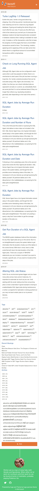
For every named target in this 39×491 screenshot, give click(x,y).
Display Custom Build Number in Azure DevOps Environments (19, 357)
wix (4, 440)
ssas (17, 333)
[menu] (35, 5)
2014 (3, 394)
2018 (3, 385)
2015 (3, 392)
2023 (3, 374)
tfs (30, 432)
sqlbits (5, 426)
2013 (3, 397)
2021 (3, 378)
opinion (14, 326)
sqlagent (32, 423)
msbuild (6, 326)
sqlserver (18, 329)
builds (31, 312)
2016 (3, 390)
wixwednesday (10, 440)
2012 (3, 399)
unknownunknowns (10, 339)
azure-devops (15, 312)
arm (33, 309)
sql (31, 326)
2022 (3, 376)
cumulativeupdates (9, 316)
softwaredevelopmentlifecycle (13, 423)
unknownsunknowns (23, 336)
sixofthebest (18, 420)
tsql (13, 336)
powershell (23, 326)
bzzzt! (11, 4)
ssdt (24, 333)
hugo (12, 487)
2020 (3, 381)
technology (32, 333)
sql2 (27, 423)
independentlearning (17, 322)
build (24, 312)
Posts (3, 346)
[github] (10, 482)
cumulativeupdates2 (25, 316)
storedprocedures (9, 432)
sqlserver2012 (28, 329)
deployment (7, 414)
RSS (20, 444)
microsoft (31, 322)
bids (15, 406)
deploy (6, 322)
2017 (3, 387)
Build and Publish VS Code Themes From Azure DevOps (18, 353)
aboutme (6, 309)
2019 (3, 383)
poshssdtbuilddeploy (21, 416)
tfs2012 (6, 336)
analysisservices (23, 309)
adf (13, 309)
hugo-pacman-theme (30, 487)
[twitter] (5, 482)
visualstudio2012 (25, 339)
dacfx (5, 319)
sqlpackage (7, 329)
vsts (34, 438)
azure (5, 312)
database (13, 319)
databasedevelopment (26, 319)
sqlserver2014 (8, 333)
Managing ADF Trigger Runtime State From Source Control (19, 359)
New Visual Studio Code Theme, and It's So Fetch (16, 355)
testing (26, 432)
